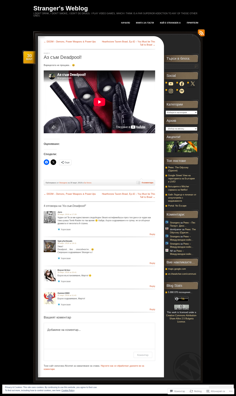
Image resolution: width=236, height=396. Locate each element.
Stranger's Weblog (60, 8)
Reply (152, 234)
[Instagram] (171, 91)
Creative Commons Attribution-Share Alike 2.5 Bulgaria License (181, 318)
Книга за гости (145, 23)
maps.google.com (177, 269)
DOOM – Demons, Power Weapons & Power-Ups (70, 41)
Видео (47, 53)
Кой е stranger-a (170, 23)
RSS (200, 34)
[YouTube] (171, 84)
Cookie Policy (68, 390)
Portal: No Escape (177, 205)
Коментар (143, 354)
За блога (87, 183)
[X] (192, 84)
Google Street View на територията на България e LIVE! (181, 178)
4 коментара (147, 183)
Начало (125, 23)
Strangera (63, 183)
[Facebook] (182, 84)
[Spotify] (182, 91)
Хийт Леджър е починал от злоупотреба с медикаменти (182, 197)
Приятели (192, 23)
